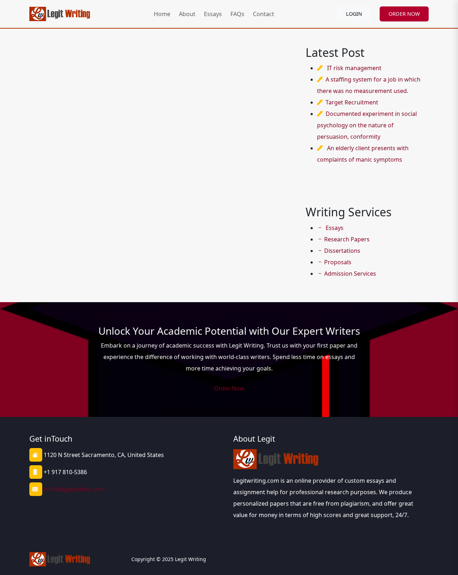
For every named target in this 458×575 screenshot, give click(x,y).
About (187, 14)
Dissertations (342, 251)
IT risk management (354, 68)
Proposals (337, 262)
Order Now (229, 388)
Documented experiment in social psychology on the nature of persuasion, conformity (367, 125)
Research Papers (347, 239)
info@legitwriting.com (74, 489)
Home (162, 14)
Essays (213, 14)
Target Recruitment (352, 102)
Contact (263, 14)
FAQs (237, 14)
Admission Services (350, 273)
